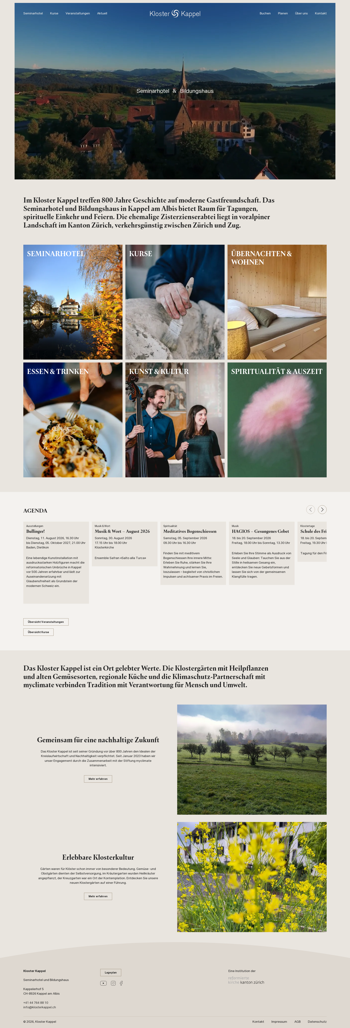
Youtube (103, 983)
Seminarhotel (33, 13)
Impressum (279, 1022)
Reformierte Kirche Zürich (246, 980)
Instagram (113, 983)
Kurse (54, 13)
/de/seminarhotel (72, 302)
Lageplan (111, 972)
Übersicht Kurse (38, 632)
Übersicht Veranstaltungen (46, 622)
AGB (297, 1022)
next (322, 509)
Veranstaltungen (78, 13)
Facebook (121, 983)
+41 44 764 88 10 (35, 1003)
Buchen (265, 13)
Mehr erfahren (98, 779)
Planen (283, 13)
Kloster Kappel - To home (175, 14)
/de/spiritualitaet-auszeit (277, 419)
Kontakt (321, 13)
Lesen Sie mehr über (56, 563)
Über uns (301, 13)
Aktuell (102, 13)
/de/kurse (175, 302)
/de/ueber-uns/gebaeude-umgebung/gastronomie (72, 419)
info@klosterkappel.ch (39, 1007)
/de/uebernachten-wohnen (277, 302)
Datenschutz (317, 1022)
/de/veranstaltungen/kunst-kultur (175, 419)
